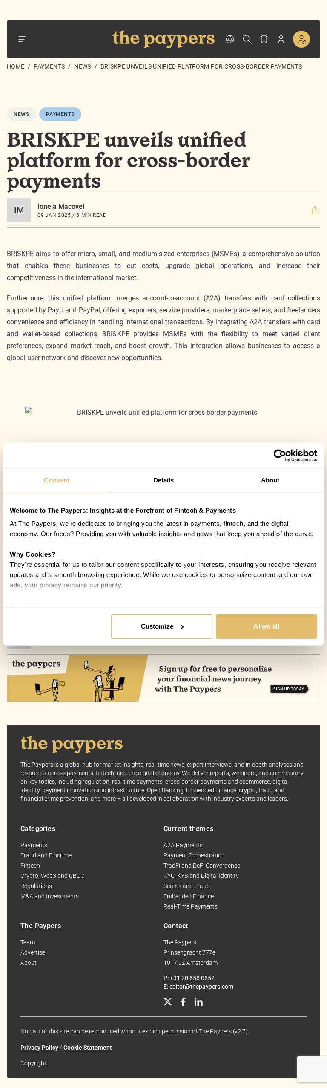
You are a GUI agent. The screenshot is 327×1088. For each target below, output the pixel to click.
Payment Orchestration (194, 855)
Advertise (32, 952)
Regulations (36, 886)
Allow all (266, 626)
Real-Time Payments (191, 906)
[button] (315, 210)
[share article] (315, 210)
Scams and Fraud (187, 886)
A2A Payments (183, 845)
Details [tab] (163, 480)
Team (27, 942)
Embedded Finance (189, 896)
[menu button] (22, 39)
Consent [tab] (56, 480)
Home (15, 66)
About (28, 962)
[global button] (230, 39)
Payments (49, 66)
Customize (157, 626)
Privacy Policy (39, 1047)
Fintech (30, 865)
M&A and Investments (49, 896)
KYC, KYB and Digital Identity (201, 875)
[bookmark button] (264, 39)
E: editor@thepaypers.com (198, 986)
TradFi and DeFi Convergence (202, 865)
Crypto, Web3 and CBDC (52, 875)
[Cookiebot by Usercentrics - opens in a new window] (280, 455)
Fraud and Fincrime (46, 855)
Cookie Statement (87, 1047)
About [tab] (270, 480)
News (82, 66)
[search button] (247, 39)
